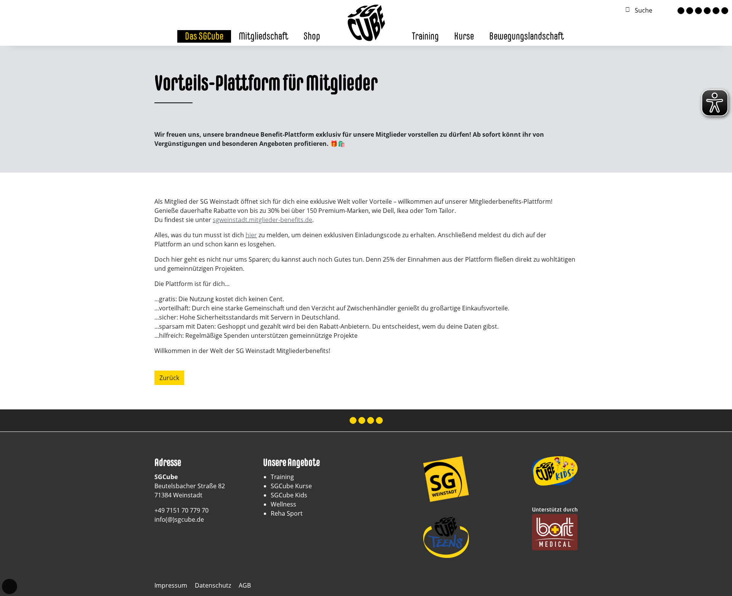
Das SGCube (204, 36)
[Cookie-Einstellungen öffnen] (9, 586)
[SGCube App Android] (724, 10)
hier (251, 235)
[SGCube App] (716, 10)
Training (425, 36)
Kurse (464, 36)
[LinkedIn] (707, 10)
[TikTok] (698, 10)
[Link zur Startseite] (366, 22)
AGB (245, 585)
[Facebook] (680, 10)
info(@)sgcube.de (179, 519)
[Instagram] (689, 10)
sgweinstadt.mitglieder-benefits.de (262, 220)
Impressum (170, 585)
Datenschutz (213, 585)
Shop (311, 36)
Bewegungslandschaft (526, 36)
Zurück (169, 378)
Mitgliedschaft (263, 36)
